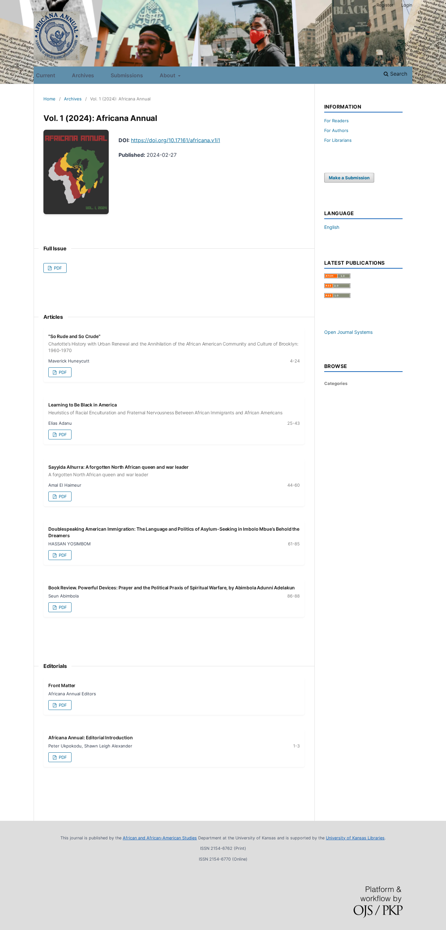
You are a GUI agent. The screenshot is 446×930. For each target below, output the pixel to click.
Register (384, 4)
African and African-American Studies (160, 837)
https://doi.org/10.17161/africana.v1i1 (175, 140)
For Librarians (338, 140)
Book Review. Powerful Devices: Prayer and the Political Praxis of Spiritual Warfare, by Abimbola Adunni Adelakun (171, 587)
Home (49, 98)
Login (406, 4)
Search (398, 73)
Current (45, 75)
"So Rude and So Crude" (173, 343)
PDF (57, 268)
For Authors (336, 130)
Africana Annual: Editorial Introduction (90, 737)
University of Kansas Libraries (355, 837)
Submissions (127, 75)
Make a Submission (349, 177)
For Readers (336, 120)
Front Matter (61, 685)
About (168, 75)
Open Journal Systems (348, 332)
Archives (83, 75)
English (331, 227)
